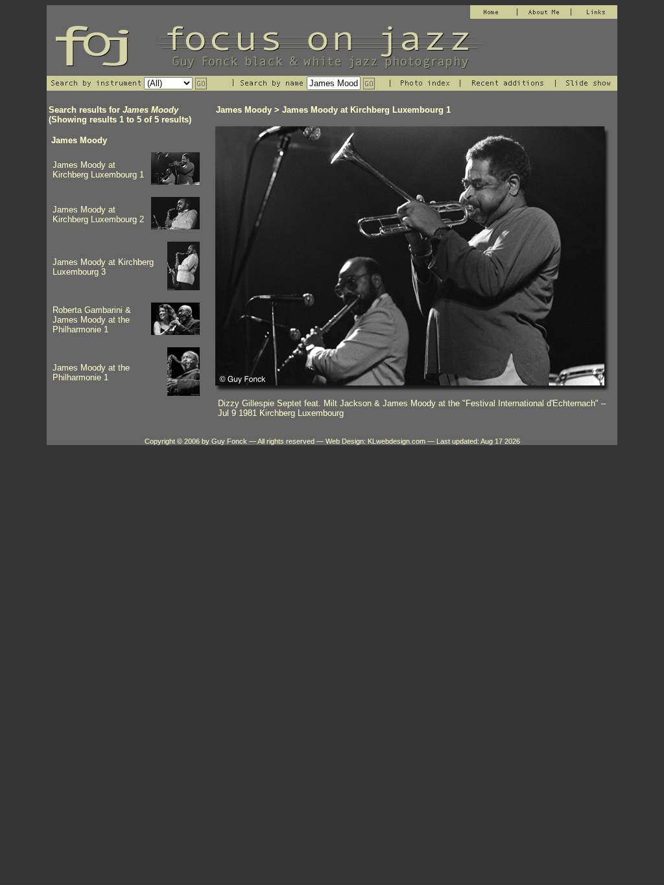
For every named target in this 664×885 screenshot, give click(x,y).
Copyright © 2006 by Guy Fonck (196, 441)
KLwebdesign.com (396, 441)
